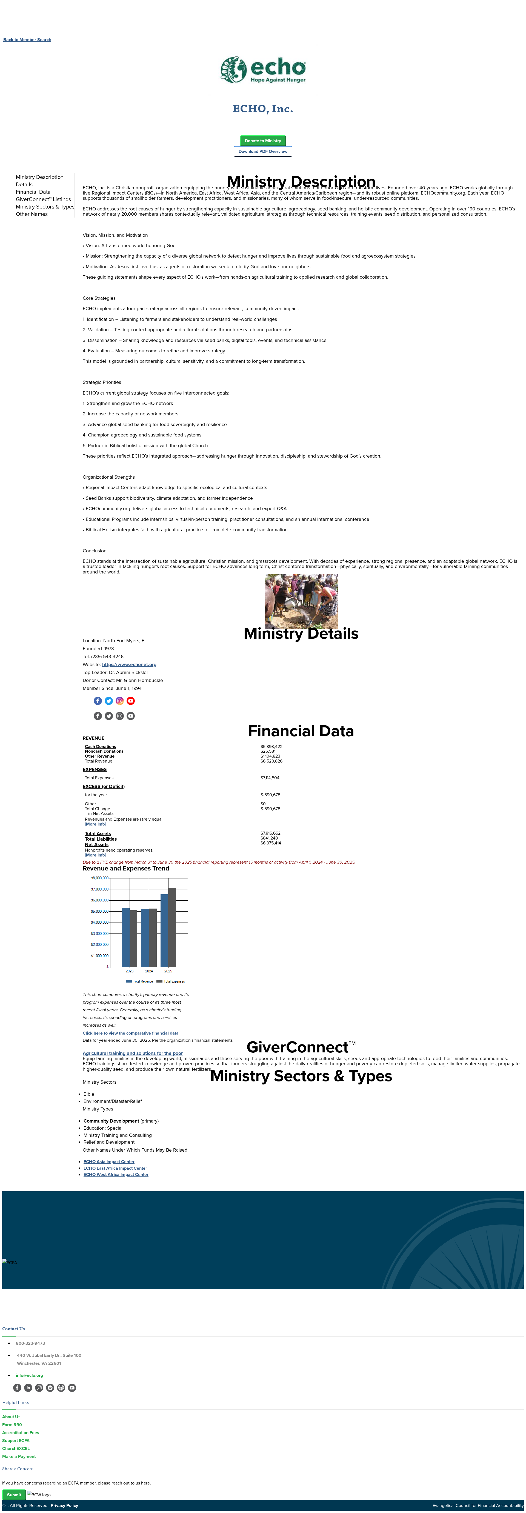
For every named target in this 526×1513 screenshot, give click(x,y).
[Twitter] (109, 703)
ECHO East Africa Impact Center (115, 1168)
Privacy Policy (64, 1505)
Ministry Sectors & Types (45, 206)
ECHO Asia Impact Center (109, 1161)
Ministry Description (40, 177)
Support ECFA (16, 1440)
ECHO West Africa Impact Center (116, 1174)
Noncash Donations (104, 751)
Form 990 (12, 1424)
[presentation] (44, 177)
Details (24, 184)
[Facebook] (98, 703)
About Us (11, 1417)
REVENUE (93, 738)
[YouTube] (131, 703)
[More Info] (95, 824)
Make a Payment (19, 1456)
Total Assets (98, 833)
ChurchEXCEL (16, 1448)
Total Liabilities (101, 838)
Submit (14, 1495)
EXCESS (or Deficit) (104, 786)
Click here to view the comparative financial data (131, 1033)
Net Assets (96, 844)
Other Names (32, 214)
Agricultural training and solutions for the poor (133, 1053)
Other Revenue (100, 756)
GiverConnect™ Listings (43, 199)
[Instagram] (120, 703)
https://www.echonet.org (129, 664)
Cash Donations (100, 746)
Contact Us (13, 1328)
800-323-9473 (30, 1343)
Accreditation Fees (20, 1432)
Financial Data (33, 192)
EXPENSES (95, 769)
